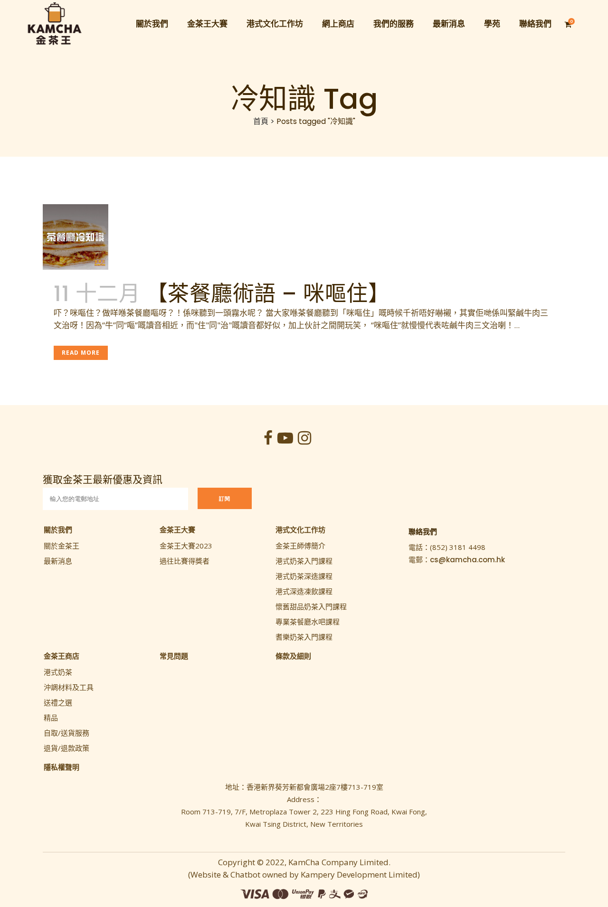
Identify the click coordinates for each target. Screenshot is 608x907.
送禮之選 (58, 702)
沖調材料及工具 (69, 687)
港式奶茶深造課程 (304, 576)
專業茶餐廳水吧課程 (308, 621)
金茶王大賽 (177, 529)
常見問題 (174, 656)
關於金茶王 (61, 545)
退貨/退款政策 (66, 748)
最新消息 (58, 561)
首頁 (260, 121)
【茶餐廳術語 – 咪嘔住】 (268, 294)
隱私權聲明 (61, 767)
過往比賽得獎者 (184, 561)
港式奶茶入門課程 (304, 561)
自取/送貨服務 (66, 732)
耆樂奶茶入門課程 (304, 637)
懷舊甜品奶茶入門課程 (311, 606)
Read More (81, 353)
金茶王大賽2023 (186, 545)
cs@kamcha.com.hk (467, 560)
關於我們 (58, 529)
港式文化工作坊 (300, 529)
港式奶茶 (58, 672)
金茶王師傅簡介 (300, 545)
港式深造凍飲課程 (304, 591)
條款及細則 (293, 656)
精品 (51, 717)
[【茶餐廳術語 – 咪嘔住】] (108, 237)
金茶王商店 (61, 656)
